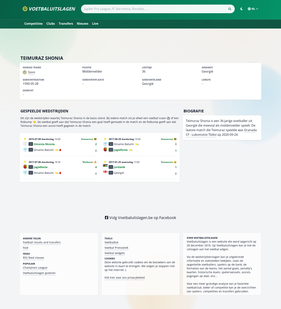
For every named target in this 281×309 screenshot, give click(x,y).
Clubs (50, 23)
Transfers (66, 23)
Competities (33, 23)
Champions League (35, 267)
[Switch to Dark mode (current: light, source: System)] (241, 9)
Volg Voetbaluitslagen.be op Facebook (142, 217)
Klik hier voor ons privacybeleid (125, 277)
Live (95, 23)
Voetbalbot (111, 242)
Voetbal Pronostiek (116, 247)
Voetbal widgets (115, 253)
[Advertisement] (140, 41)
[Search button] (229, 9)
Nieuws (82, 23)
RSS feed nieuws (33, 257)
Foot (25, 247)
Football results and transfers (42, 242)
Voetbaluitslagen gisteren (39, 273)
